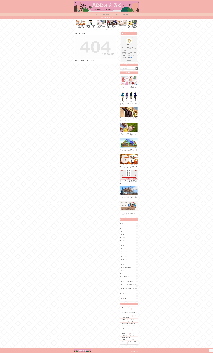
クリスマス (130, 251)
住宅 (129, 228)
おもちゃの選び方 (130, 296)
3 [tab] (108, 29)
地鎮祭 (130, 234)
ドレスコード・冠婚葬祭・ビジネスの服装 (129, 285)
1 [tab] (104, 29)
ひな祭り (130, 248)
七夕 (130, 264)
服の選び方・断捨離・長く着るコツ (130, 289)
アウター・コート (130, 278)
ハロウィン (130, 253)
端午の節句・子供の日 (130, 267)
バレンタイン (130, 256)
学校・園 (130, 298)
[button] (137, 68)
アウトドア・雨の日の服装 (130, 281)
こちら (131, 57)
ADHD (129, 223)
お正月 (130, 245)
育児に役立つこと (129, 293)
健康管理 (129, 237)
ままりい (129, 44)
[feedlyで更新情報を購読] (128, 60)
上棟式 (130, 231)
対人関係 (129, 240)
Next (138, 24)
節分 (130, 270)
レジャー (129, 226)
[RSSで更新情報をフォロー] (130, 60)
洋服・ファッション (129, 276)
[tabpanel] (80, 23)
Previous (74, 24)
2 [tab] (106, 29)
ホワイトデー (130, 259)
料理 (129, 273)
